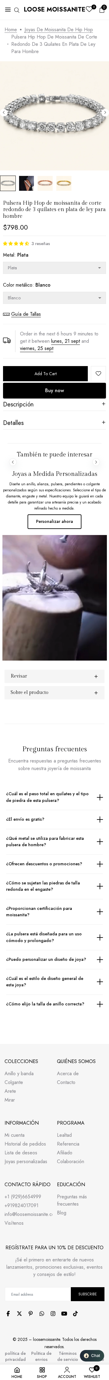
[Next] (105, 112)
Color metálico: (27, 284)
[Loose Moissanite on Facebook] (8, 1313)
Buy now (54, 390)
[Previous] (4, 112)
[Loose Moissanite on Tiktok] (75, 1313)
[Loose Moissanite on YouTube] (64, 1313)
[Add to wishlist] (98, 373)
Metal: (15, 254)
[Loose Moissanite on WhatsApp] (41, 1313)
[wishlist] (89, 9)
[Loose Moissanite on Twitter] (19, 1313)
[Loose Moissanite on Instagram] (53, 1313)
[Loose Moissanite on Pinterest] (30, 1313)
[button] (16, 244)
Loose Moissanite (54, 9)
